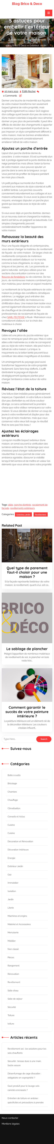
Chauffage (13, 800)
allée (10, 504)
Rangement (13, 965)
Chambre (12, 792)
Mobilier (12, 941)
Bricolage (12, 783)
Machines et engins (17, 916)
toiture (11, 1023)
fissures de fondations (13, 277)
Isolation (12, 891)
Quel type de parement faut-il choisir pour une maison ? (27, 572)
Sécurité (12, 1007)
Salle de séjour (15, 999)
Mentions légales (11, 1123)
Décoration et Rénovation (20, 841)
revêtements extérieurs (22, 508)
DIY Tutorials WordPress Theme (23, 1133)
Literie (11, 907)
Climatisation (14, 808)
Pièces (11, 957)
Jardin (11, 899)
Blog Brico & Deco (27, 4)
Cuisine (11, 825)
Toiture (11, 1015)
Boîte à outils (14, 775)
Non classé (13, 949)
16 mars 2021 (11, 91)
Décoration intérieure (18, 849)
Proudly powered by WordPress (27, 1142)
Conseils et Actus (16, 816)
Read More (26, 545)
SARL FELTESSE (16, 317)
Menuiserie (13, 932)
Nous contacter (10, 1118)
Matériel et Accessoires (19, 924)
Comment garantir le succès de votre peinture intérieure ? (27, 711)
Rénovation (13, 974)
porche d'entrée (22, 504)
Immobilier (13, 883)
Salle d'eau (13, 990)
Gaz (9, 874)
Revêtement (12, 49)
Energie (11, 858)
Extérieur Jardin (38, 45)
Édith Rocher (29, 91)
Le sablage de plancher (27, 648)
